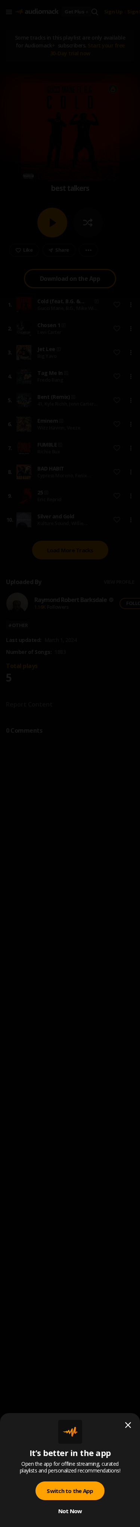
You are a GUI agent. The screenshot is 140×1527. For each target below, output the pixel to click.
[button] (70, 763)
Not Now (70, 1511)
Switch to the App (70, 1491)
